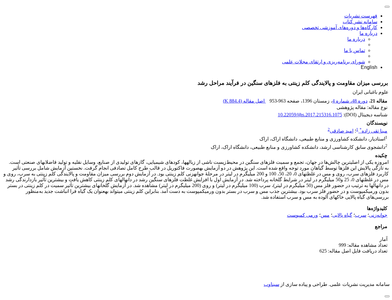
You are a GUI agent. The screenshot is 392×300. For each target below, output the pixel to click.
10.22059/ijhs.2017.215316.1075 (310, 114)
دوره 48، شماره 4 (350, 100)
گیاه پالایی (342, 215)
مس (325, 215)
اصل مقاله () (244, 100)
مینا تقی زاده (373, 130)
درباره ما (368, 33)
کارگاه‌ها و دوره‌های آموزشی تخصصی (339, 27)
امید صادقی (341, 130)
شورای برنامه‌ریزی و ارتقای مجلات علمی (323, 61)
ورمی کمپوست (302, 215)
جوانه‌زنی (378, 215)
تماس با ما (354, 50)
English (369, 67)
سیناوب (271, 284)
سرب (360, 215)
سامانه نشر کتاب (360, 21)
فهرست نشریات (360, 15)
